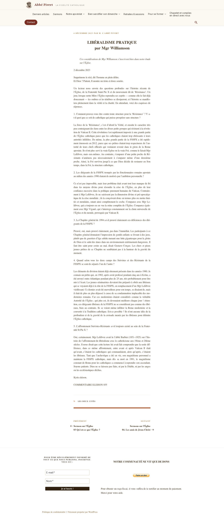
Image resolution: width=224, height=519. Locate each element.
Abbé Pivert (44, 5)
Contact (31, 22)
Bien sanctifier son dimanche (102, 14)
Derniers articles (41, 14)
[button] (196, 22)
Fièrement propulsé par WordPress (83, 511)
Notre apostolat (74, 14)
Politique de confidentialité (53, 511)
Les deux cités (87, 401)
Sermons (57, 14)
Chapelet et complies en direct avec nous (180, 14)
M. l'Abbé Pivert (109, 33)
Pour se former (156, 14)
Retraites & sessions (134, 14)
